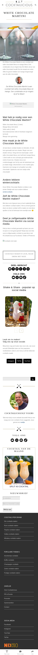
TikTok (19, 361)
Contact (6, 607)
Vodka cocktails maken (11, 534)
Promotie (7, 598)
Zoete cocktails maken (11, 568)
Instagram (11, 361)
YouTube (27, 361)
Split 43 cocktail (19, 486)
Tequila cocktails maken (12, 530)
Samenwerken (9, 603)
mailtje (22, 422)
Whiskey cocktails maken (12, 538)
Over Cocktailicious (10, 590)
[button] (35, 5)
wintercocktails (7, 192)
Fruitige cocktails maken (12, 573)
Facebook (7, 624)
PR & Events (8, 594)
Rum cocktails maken (11, 525)
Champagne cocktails (11, 564)
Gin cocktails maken (10, 521)
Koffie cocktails (9, 560)
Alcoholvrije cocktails (11, 556)
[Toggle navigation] (3, 5)
